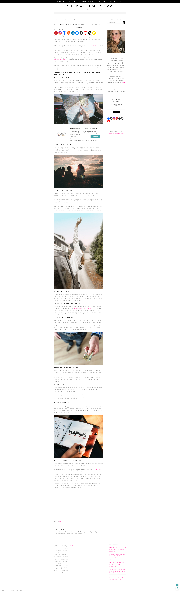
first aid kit (98, 469)
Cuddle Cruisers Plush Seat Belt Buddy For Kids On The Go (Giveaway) (117, 577)
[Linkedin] (73, 33)
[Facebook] (64, 33)
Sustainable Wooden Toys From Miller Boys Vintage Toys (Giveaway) (117, 571)
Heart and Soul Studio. (112, 585)
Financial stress (80, 84)
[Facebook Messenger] (77, 33)
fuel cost (96, 201)
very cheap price (93, 45)
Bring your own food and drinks (83, 308)
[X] (81, 33)
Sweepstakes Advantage (116, 133)
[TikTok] (122, 118)
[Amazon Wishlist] (94, 33)
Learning (63, 523)
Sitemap (72, 545)
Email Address (116, 105)
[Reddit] (69, 33)
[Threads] (90, 33)
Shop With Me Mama (90, 6)
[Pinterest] (56, 33)
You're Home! (59, 19)
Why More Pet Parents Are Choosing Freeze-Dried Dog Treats (117, 549)
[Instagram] (60, 33)
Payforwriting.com (59, 59)
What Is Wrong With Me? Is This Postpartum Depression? (117, 564)
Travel (67, 523)
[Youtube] (85, 33)
